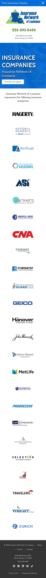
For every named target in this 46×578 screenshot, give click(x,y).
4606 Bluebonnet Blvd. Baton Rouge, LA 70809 (23, 557)
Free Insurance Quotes (14, 3)
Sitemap (30, 549)
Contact (20, 549)
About (39, 545)
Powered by (29, 573)
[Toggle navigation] (43, 3)
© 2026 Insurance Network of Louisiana (19, 545)
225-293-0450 (24, 30)
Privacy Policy (14, 573)
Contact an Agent (13, 82)
